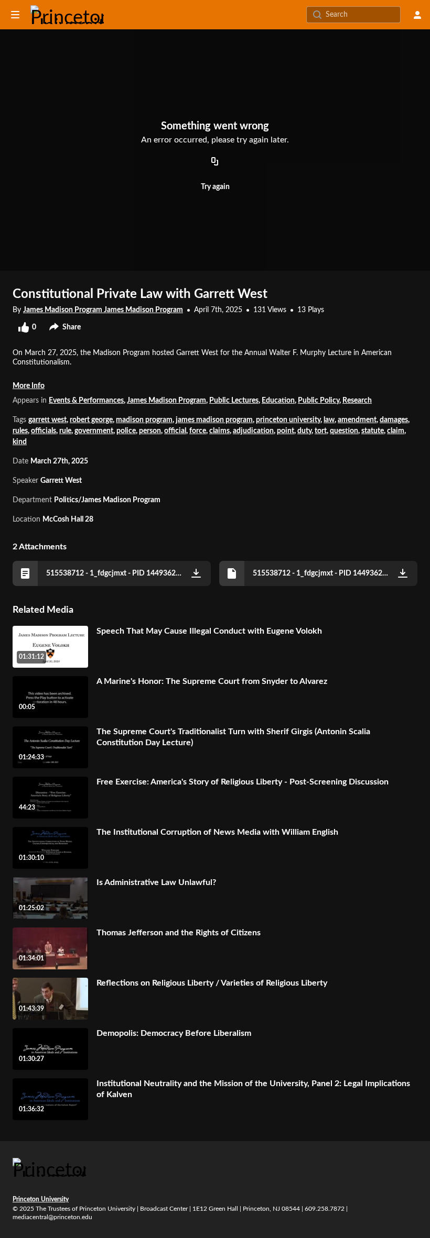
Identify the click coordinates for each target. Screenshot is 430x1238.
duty (304, 431)
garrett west (47, 420)
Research (357, 400)
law (329, 420)
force (197, 431)
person (150, 431)
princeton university (288, 420)
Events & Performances (86, 400)
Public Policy (318, 400)
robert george (91, 420)
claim (395, 431)
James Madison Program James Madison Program (103, 310)
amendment (357, 420)
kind (20, 442)
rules (20, 431)
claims (219, 431)
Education (278, 400)
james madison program (214, 420)
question (344, 431)
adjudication (253, 431)
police (126, 431)
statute (372, 431)
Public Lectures (234, 400)
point (285, 431)
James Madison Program (166, 400)
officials (43, 431)
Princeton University (41, 1199)
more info (29, 386)
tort (321, 431)
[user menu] (417, 14)
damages (394, 420)
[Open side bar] (15, 14)
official (175, 431)
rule (65, 431)
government (93, 431)
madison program (144, 420)
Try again (215, 187)
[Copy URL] (215, 162)
